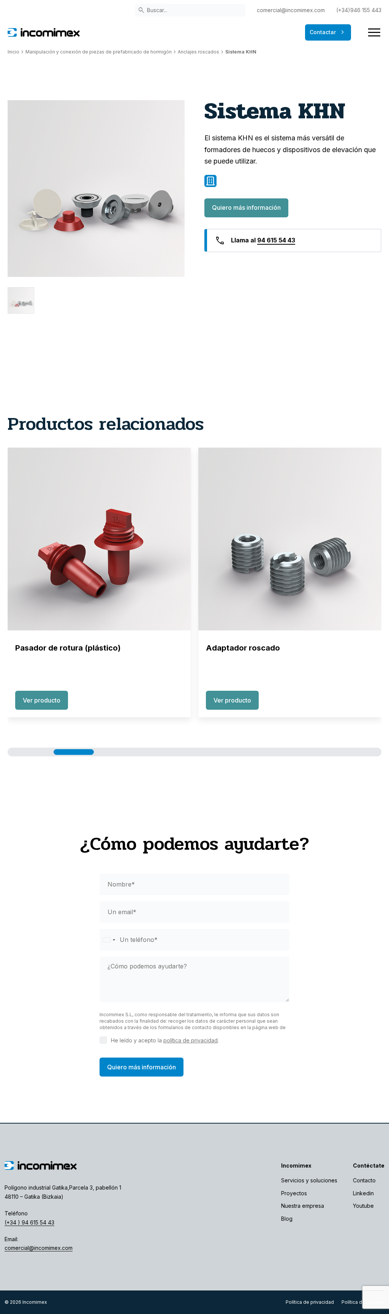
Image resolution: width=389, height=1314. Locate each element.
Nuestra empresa (302, 1205)
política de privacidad (190, 1040)
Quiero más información (246, 207)
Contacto (364, 1180)
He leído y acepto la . (165, 1040)
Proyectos (294, 1193)
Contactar (328, 32)
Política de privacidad (310, 1302)
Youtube (363, 1205)
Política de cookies (363, 1302)
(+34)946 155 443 (358, 10)
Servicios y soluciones (309, 1180)
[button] (33, 752)
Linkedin (363, 1193)
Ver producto (41, 700)
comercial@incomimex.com (291, 10)
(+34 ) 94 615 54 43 (29, 1222)
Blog (287, 1218)
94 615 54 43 (276, 240)
